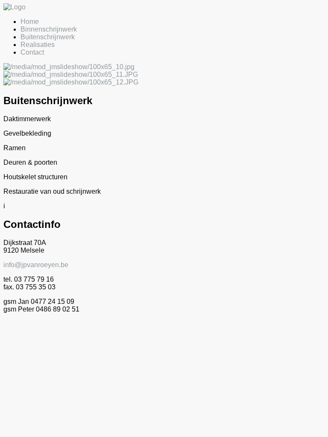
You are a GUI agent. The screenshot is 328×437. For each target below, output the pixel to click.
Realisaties (37, 44)
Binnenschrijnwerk (48, 29)
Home (29, 21)
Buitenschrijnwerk (47, 37)
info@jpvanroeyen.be (35, 264)
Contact (32, 52)
